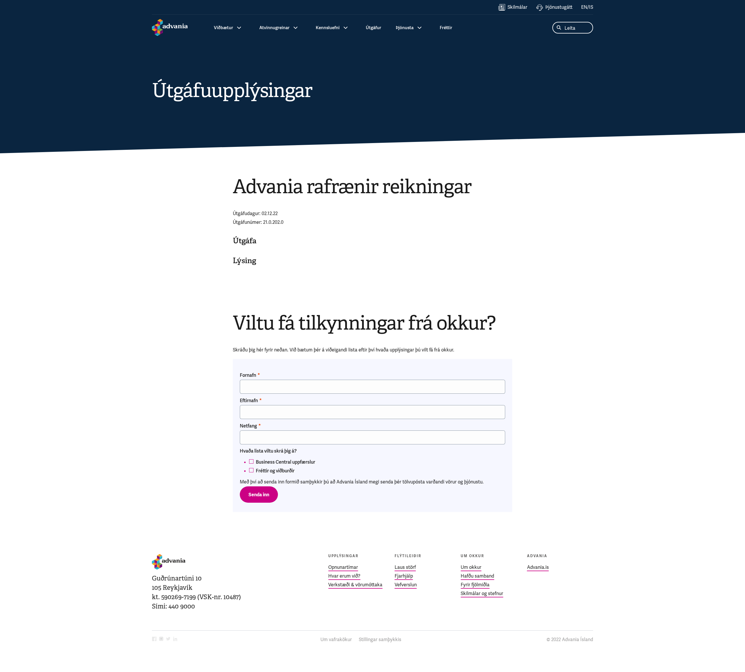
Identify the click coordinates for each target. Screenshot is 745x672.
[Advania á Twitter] (168, 639)
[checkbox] (372, 465)
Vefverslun (406, 585)
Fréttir (446, 28)
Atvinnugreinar (274, 28)
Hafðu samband (477, 576)
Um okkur (471, 567)
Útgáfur (373, 28)
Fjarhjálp (404, 576)
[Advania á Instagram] (161, 639)
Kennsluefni (328, 28)
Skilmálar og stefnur (482, 593)
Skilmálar (517, 7)
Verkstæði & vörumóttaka (355, 585)
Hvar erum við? (344, 576)
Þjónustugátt (558, 7)
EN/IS (587, 7)
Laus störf (405, 567)
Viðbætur (223, 28)
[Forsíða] (170, 27)
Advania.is (538, 567)
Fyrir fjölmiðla (475, 585)
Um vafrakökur (336, 639)
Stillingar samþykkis (380, 639)
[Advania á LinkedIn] (175, 639)
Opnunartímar (343, 567)
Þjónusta (405, 28)
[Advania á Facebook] (154, 639)
